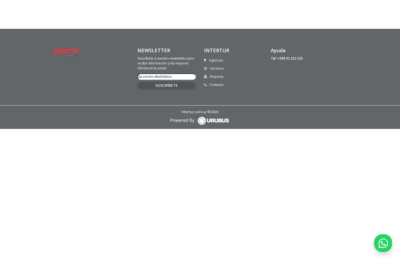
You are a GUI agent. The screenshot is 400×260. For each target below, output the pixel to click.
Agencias (215, 60)
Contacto (216, 84)
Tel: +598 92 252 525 (287, 58)
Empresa (216, 76)
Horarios (216, 68)
